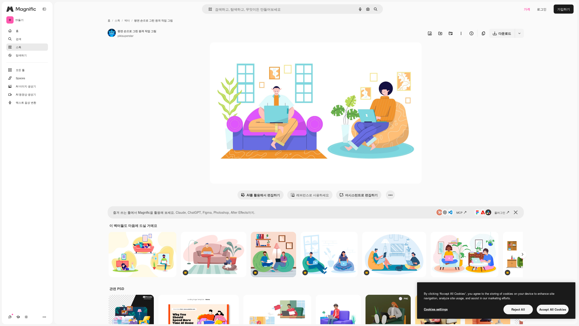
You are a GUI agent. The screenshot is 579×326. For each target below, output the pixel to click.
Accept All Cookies (552, 309)
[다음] (522, 254)
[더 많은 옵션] (460, 33)
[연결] (10, 317)
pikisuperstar (125, 36)
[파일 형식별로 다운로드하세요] (519, 33)
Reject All (518, 309)
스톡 (117, 20)
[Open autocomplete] (208, 9)
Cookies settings (436, 309)
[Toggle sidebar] (44, 9)
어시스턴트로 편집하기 (361, 195)
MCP (459, 212)
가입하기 (563, 9)
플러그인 (499, 212)
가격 (527, 9)
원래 (236, 51)
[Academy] (18, 317)
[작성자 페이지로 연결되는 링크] (112, 33)
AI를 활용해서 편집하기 (263, 195)
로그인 (541, 9)
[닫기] (515, 212)
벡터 (127, 20)
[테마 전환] (26, 317)
